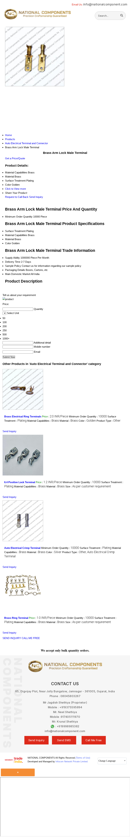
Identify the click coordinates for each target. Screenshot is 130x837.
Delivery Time (12, 261)
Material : (69, 420)
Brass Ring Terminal (16, 617)
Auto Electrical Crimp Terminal (22, 547)
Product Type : (108, 420)
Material (9, 239)
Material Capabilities (16, 235)
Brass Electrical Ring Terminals (22, 416)
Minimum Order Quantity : (88, 416)
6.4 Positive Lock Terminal (19, 482)
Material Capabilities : (43, 420)
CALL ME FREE (31, 638)
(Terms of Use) (82, 758)
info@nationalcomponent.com (105, 4)
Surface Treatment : (95, 547)
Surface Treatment (15, 231)
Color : (87, 420)
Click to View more (15, 188)
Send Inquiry (36, 196)
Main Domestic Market (17, 274)
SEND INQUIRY (12, 638)
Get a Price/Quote (15, 158)
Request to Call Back (16, 196)
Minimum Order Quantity (18, 216)
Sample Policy (13, 265)
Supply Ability (12, 257)
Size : (88, 486)
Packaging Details (15, 269)
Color (8, 243)
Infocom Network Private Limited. (72, 761)
